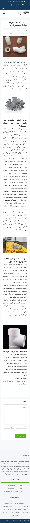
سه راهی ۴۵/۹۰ (21, 33)
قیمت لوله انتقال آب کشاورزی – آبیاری (15, 503)
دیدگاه (24, 408)
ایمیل (12, 427)
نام (25, 427)
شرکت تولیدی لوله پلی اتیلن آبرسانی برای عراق (15, 506)
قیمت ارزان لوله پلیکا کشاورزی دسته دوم (15, 510)
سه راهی (21, 276)
